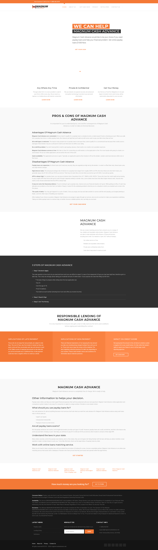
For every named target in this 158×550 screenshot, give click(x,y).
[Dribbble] (123, 2)
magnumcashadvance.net (58, 546)
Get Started (78, 455)
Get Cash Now (85, 7)
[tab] (79, 271)
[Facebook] (108, 2)
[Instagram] (115, 2)
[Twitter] (113, 2)
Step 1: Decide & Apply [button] (41, 271)
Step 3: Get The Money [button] (41, 301)
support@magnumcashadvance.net (109, 530)
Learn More (46, 100)
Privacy (95, 7)
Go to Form (99, 484)
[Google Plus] (111, 2)
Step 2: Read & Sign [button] (40, 297)
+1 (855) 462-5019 (55, 1)
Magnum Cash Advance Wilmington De (86, 470)
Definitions (37, 534)
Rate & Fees (105, 7)
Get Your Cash (80, 49)
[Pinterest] (118, 2)
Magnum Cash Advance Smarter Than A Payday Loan (70, 470)
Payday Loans (37, 527)
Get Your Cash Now (78, 204)
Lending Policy (38, 530)
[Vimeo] (120, 2)
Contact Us (115, 7)
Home (64, 7)
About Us (72, 7)
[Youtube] (125, 2)
